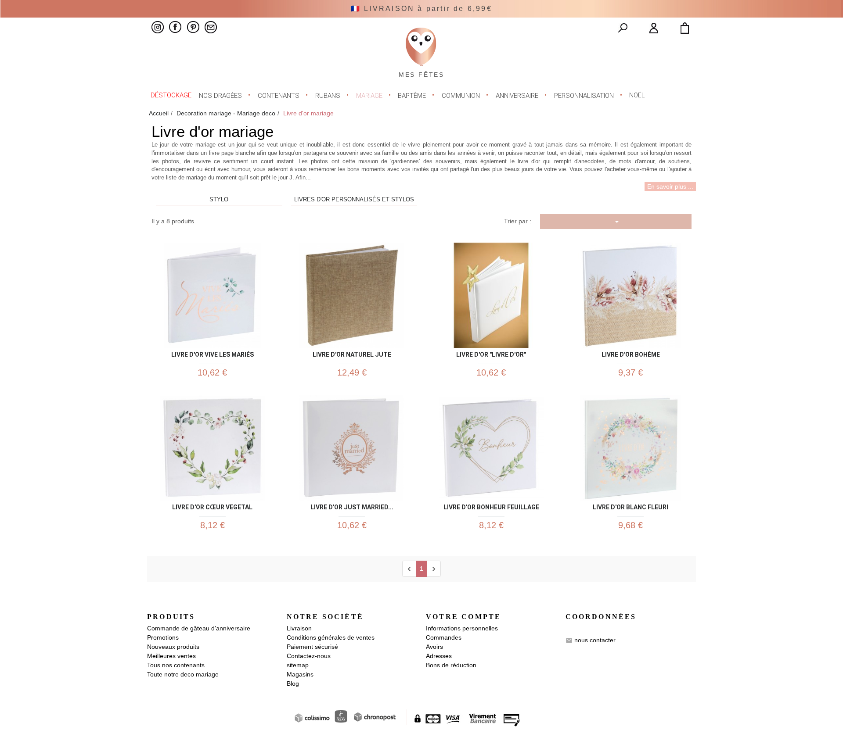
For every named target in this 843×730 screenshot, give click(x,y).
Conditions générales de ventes (331, 637)
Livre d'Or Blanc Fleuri (630, 505)
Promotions (163, 637)
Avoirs (434, 646)
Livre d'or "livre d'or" (491, 352)
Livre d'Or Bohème (631, 352)
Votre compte (463, 616)
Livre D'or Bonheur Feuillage (491, 505)
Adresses (439, 655)
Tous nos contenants (176, 665)
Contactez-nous (309, 655)
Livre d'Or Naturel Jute (352, 352)
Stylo (218, 200)
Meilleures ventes (171, 655)
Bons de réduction (451, 665)
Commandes (443, 637)
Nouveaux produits (173, 646)
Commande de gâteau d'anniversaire (198, 628)
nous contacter (595, 640)
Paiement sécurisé (312, 646)
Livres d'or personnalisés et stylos (354, 200)
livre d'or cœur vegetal (212, 505)
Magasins (300, 674)
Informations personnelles (462, 628)
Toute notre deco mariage (183, 674)
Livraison (299, 628)
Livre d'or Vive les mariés (212, 352)
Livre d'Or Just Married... (351, 505)
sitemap (298, 665)
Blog (293, 683)
